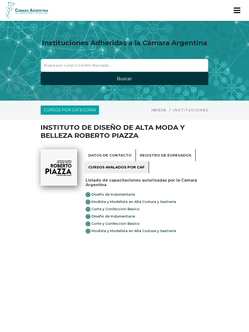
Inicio (158, 110)
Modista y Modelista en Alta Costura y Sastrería (133, 202)
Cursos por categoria (70, 110)
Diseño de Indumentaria (112, 194)
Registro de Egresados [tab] (165, 155)
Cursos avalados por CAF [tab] (116, 167)
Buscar (124, 78)
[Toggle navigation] (237, 10)
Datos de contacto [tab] (110, 155)
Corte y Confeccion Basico (115, 209)
